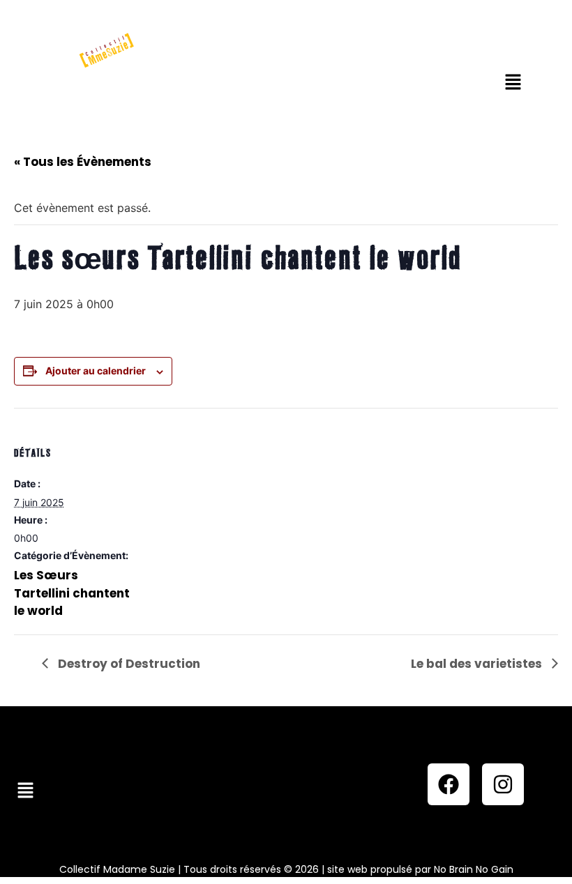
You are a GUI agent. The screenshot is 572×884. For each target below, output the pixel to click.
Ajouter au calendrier (95, 370)
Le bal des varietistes (478, 663)
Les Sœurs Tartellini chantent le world (72, 593)
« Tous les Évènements (82, 161)
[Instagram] (503, 784)
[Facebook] (448, 784)
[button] (513, 83)
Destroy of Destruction (127, 663)
